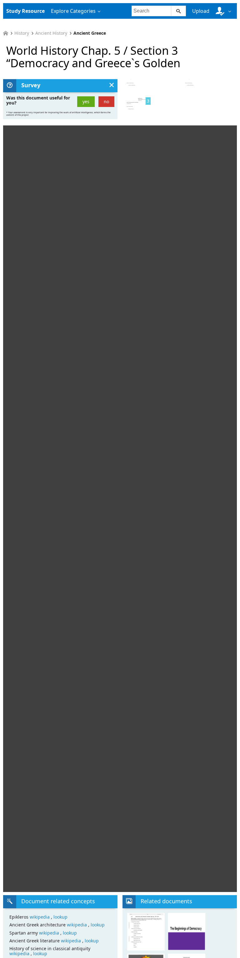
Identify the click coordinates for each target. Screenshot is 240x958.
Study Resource (25, 11)
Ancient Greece (89, 33)
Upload (200, 11)
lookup (60, 917)
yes (85, 101)
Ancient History (51, 33)
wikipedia (40, 917)
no (106, 101)
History (21, 33)
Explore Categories (73, 11)
